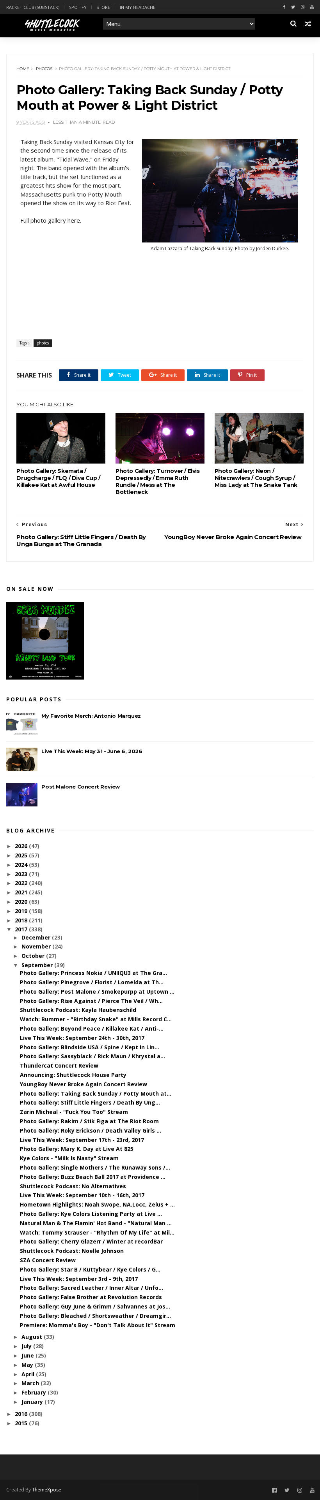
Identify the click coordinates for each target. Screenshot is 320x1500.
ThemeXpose (46, 1489)
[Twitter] (293, 7)
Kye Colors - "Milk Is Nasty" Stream (69, 1158)
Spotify (78, 7)
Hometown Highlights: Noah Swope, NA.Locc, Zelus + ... (97, 1204)
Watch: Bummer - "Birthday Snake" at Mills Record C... (96, 1019)
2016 (22, 1413)
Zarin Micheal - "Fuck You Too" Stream (74, 1111)
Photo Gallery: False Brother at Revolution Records (91, 1297)
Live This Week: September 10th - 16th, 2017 (82, 1195)
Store (103, 7)
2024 (22, 864)
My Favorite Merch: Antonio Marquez (90, 716)
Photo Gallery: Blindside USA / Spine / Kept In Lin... (89, 1047)
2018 (22, 920)
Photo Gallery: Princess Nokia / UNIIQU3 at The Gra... (93, 973)
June (28, 1355)
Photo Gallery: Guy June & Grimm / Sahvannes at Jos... (95, 1306)
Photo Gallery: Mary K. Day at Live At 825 (76, 1148)
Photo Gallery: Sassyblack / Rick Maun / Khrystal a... (92, 1056)
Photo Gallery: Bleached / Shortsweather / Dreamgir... (95, 1315)
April (28, 1374)
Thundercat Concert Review (59, 1065)
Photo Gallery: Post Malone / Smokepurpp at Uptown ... (97, 991)
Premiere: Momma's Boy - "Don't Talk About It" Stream (97, 1325)
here (74, 220)
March (31, 1383)
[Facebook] (284, 7)
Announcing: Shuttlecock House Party (73, 1074)
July (27, 1346)
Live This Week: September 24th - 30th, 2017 (82, 1038)
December (36, 937)
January (32, 1401)
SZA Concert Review (48, 1260)
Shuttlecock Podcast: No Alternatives (73, 1186)
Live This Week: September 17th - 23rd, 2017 (82, 1139)
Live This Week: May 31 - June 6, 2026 (91, 751)
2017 (22, 929)
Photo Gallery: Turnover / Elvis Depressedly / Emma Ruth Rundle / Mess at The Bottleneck (158, 481)
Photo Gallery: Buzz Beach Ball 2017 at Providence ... (92, 1176)
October (33, 955)
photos (44, 68)
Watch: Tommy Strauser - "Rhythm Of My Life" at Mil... (97, 1232)
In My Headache (137, 7)
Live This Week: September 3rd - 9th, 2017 (79, 1278)
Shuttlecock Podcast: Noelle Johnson (72, 1250)
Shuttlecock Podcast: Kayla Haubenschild (78, 1009)
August (32, 1336)
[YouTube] (312, 1490)
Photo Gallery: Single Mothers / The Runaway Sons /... (95, 1167)
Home (22, 68)
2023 (22, 874)
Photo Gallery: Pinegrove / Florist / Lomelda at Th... (92, 982)
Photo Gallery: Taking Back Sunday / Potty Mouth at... (95, 1093)
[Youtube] (312, 7)
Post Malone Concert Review (80, 786)
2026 (22, 846)
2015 (22, 1423)
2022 (22, 883)
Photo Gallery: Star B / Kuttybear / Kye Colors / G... (90, 1269)
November (36, 946)
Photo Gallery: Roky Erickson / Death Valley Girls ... (90, 1130)
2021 (22, 892)
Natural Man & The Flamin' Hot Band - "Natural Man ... (96, 1223)
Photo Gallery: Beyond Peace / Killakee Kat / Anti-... (92, 1028)
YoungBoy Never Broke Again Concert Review (83, 1084)
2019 (22, 911)
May (28, 1364)
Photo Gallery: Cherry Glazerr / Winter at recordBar (91, 1241)
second (40, 150)
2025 (22, 855)
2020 (22, 901)
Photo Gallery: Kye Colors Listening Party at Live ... (91, 1213)
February (34, 1392)
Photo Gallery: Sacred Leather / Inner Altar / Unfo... (91, 1287)
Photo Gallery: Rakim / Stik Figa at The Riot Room (89, 1121)
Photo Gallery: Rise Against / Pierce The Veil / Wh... (91, 1001)
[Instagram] (302, 7)
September (37, 965)
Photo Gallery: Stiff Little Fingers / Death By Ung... (90, 1102)
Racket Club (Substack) (32, 7)
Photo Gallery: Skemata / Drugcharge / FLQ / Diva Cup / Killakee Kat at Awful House (58, 477)
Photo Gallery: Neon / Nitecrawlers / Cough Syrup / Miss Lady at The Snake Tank (256, 477)
